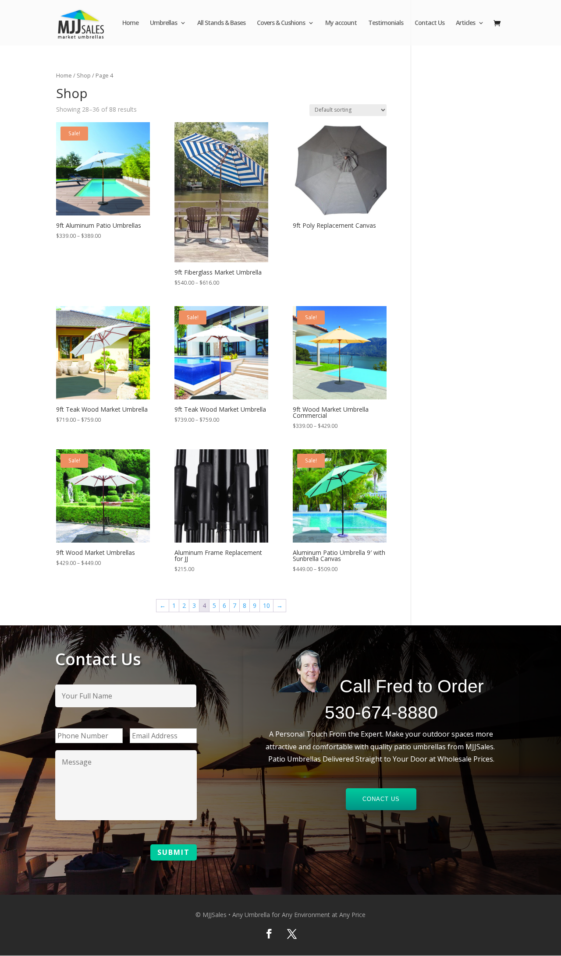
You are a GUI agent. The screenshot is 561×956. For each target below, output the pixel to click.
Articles (465, 23)
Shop (84, 75)
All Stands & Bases (221, 23)
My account (341, 23)
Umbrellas (163, 23)
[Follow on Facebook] (269, 933)
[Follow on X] (292, 933)
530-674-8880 (381, 712)
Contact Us (429, 23)
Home (130, 23)
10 (266, 605)
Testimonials (385, 23)
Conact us (381, 799)
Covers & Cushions (281, 23)
